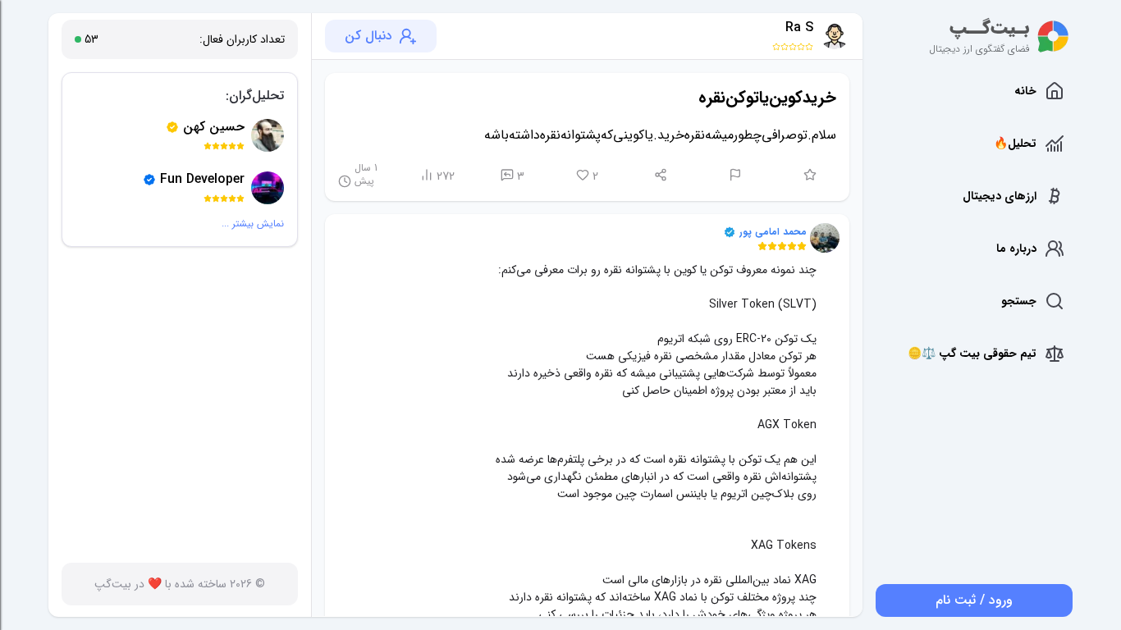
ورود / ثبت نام (974, 600)
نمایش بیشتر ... (253, 224)
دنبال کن (368, 35)
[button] (825, 238)
